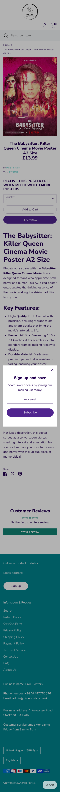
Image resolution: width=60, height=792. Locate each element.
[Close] (52, 369)
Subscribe (30, 412)
